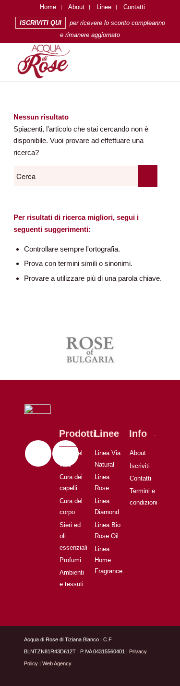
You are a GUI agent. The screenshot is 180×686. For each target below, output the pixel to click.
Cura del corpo (71, 506)
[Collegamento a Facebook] (38, 453)
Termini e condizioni (143, 496)
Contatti (134, 7)
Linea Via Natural (107, 458)
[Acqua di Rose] (74, 62)
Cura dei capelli (71, 482)
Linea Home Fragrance (108, 560)
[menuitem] (48, 7)
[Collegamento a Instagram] (134, 674)
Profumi (70, 560)
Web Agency (57, 663)
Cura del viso (71, 458)
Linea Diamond (107, 506)
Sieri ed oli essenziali (73, 536)
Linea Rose (102, 482)
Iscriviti (140, 465)
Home (48, 7)
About (76, 7)
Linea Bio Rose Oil (107, 530)
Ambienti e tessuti (72, 578)
